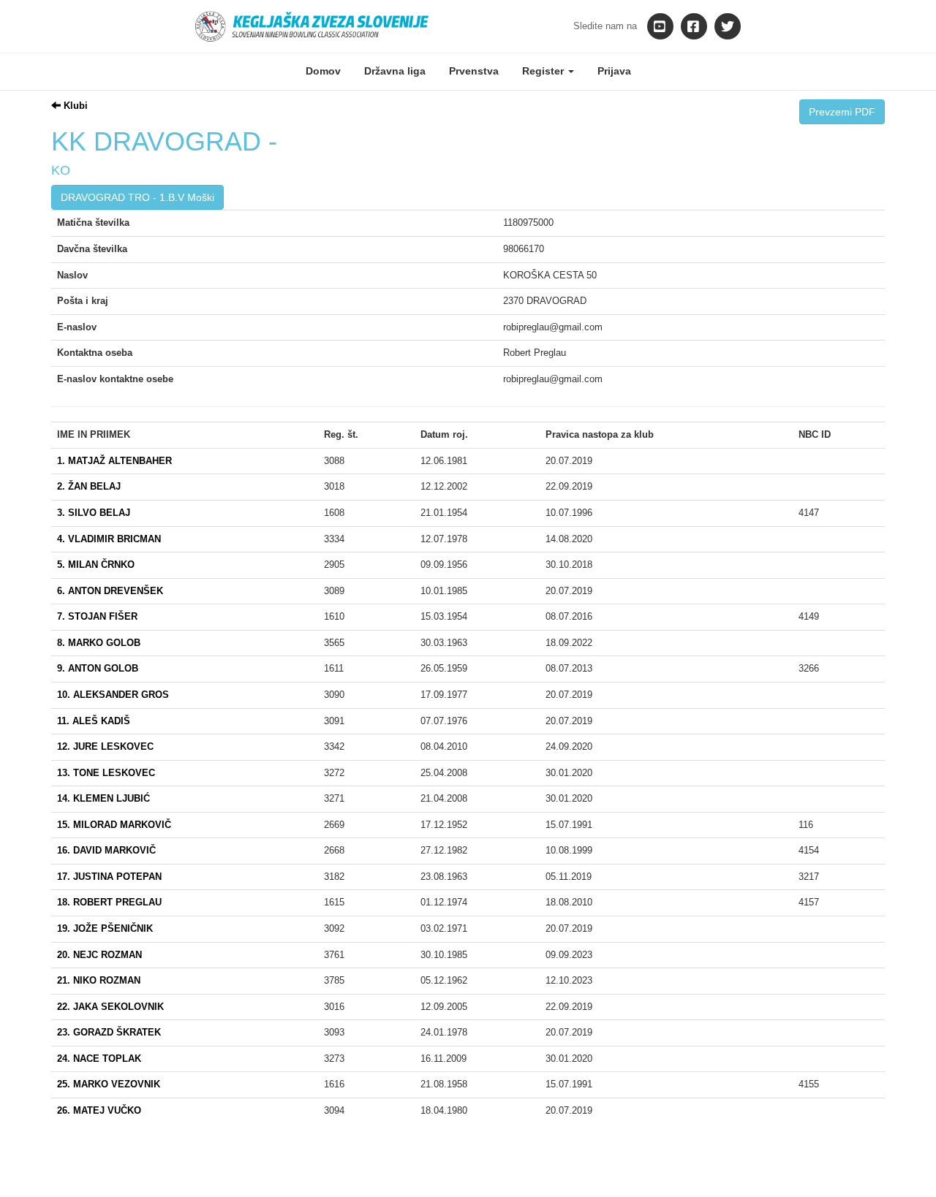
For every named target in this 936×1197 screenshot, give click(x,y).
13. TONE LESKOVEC (106, 772)
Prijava (614, 71)
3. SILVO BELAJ (93, 512)
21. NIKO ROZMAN (98, 980)
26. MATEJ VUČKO (99, 1110)
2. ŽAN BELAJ (89, 486)
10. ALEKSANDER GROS (113, 694)
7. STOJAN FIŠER (97, 616)
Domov (323, 71)
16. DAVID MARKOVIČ (106, 850)
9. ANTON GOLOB (97, 668)
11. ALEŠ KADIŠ (93, 720)
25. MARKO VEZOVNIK (108, 1084)
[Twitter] (727, 26)
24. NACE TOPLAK (99, 1058)
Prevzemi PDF (842, 112)
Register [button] (544, 71)
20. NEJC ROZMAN (99, 954)
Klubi (74, 105)
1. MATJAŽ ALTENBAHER (114, 460)
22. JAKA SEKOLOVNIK (110, 1006)
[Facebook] (694, 26)
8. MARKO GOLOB (98, 642)
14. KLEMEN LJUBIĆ (103, 798)
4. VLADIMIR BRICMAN (109, 538)
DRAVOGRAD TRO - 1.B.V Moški (137, 197)
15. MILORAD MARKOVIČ (114, 824)
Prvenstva (474, 71)
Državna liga (395, 71)
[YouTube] (660, 26)
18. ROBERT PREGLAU (109, 902)
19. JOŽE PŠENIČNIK (105, 928)
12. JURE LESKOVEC (105, 746)
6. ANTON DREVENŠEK (110, 590)
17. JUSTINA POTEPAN (109, 876)
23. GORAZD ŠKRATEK (109, 1032)
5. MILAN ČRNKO (96, 564)
